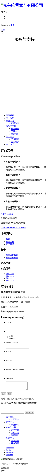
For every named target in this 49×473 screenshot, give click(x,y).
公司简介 (15, 419)
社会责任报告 (12, 258)
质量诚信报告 (12, 255)
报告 (8, 239)
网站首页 (10, 115)
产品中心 (10, 121)
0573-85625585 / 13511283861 (13, 227)
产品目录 (10, 244)
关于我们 (10, 118)
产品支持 (15, 129)
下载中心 (15, 131)
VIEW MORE (7, 214)
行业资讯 (15, 142)
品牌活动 (15, 139)
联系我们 (15, 134)
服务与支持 (11, 126)
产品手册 (10, 242)
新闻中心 (10, 136)
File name (10, 274)
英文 (3, 30)
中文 (13, 25)
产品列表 (15, 123)
